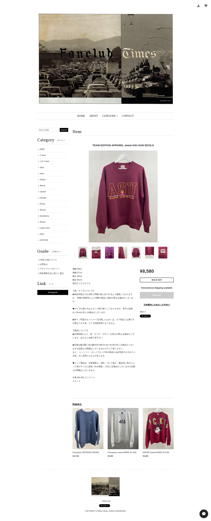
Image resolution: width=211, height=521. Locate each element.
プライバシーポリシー (50, 269)
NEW (42, 149)
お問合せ (44, 264)
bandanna (44, 216)
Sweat (43, 179)
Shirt (42, 167)
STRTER (44, 240)
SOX (42, 234)
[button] (110, 116)
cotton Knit (45, 228)
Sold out (157, 295)
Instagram (53, 292)
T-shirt (43, 155)
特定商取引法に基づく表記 (52, 273)
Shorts (43, 210)
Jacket (43, 191)
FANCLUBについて (48, 260)
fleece (42, 185)
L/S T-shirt (44, 161)
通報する (143, 312)
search (64, 130)
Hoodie (43, 198)
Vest (42, 173)
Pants (42, 204)
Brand (42, 222)
